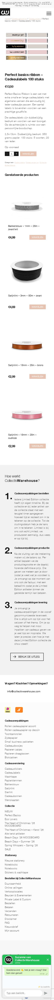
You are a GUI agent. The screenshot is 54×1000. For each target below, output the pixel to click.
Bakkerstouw (12, 784)
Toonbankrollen (13, 734)
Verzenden (10, 911)
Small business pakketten (19, 741)
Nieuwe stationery (15, 860)
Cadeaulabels (35, 19)
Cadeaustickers (13, 768)
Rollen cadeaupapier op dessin (22, 730)
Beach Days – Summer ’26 (20, 841)
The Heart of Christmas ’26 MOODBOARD (20, 824)
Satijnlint (9, 788)
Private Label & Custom (18, 899)
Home (7, 19)
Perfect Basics (10, 165)
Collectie (43, 162)
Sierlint (8, 792)
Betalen (9, 907)
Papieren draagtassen (17, 753)
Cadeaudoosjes (13, 745)
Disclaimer (11, 919)
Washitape (11, 776)
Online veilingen (13, 887)
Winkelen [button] (37, 237)
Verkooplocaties (14, 891)
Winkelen (28, 154)
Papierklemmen (13, 780)
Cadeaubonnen (13, 796)
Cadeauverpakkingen (16, 721)
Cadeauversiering (19, 19)
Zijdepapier (11, 737)
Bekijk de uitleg (29, 656)
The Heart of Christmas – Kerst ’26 (24, 829)
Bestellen (10, 903)
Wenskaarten (12, 800)
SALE (8, 849)
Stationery (10, 855)
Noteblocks (11, 864)
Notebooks (11, 868)
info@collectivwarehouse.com (23, 691)
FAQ (7, 922)
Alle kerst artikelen (15, 833)
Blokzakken (11, 757)
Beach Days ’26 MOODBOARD (22, 837)
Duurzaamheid (13, 883)
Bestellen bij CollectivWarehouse (23, 879)
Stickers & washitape (16, 872)
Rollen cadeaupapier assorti (20, 726)
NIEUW (9, 811)
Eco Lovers (11, 819)
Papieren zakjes (13, 749)
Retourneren (11, 915)
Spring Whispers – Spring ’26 (21, 845)
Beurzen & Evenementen (18, 895)
